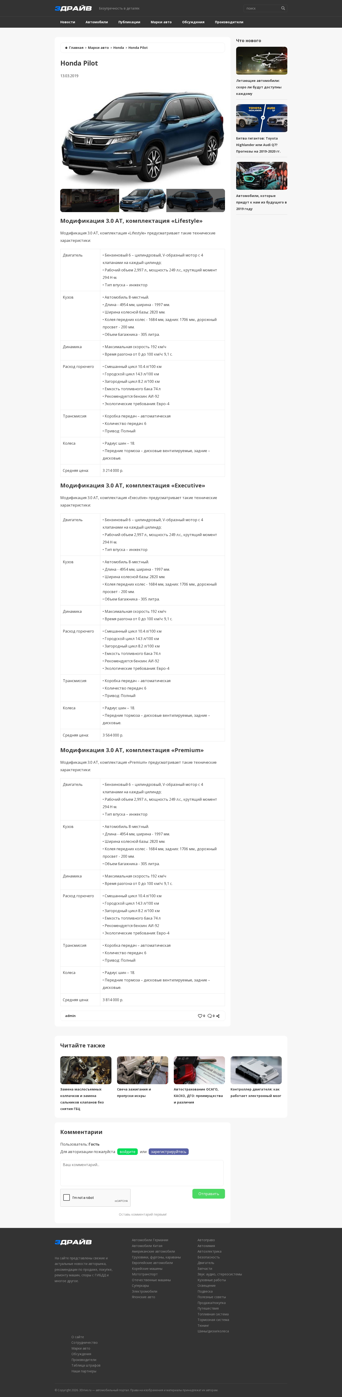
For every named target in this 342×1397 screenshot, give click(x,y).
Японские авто (143, 1297)
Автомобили (97, 22)
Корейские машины (147, 1268)
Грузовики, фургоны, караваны (156, 1257)
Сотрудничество (84, 1342)
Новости (67, 22)
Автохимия (206, 1246)
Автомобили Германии (150, 1240)
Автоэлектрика (209, 1251)
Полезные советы (212, 1297)
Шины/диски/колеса (213, 1331)
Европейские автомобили (152, 1262)
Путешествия (208, 1308)
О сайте (77, 1337)
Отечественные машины (151, 1280)
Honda (118, 47)
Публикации (129, 22)
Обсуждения (193, 22)
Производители (229, 22)
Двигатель (206, 1262)
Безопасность (209, 1257)
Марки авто (161, 22)
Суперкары (140, 1285)
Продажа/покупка (212, 1302)
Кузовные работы (212, 1280)
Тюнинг (203, 1325)
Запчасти (205, 1268)
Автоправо (206, 1240)
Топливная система (213, 1314)
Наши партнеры (83, 1371)
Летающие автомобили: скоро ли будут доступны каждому (259, 87)
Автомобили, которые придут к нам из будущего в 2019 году (261, 202)
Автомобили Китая (147, 1246)
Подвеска (205, 1291)
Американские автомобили (153, 1251)
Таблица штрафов (86, 1365)
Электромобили (144, 1291)
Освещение (207, 1285)
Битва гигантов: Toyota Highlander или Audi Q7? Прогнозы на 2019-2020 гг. (258, 144)
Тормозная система (213, 1319)
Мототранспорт (145, 1274)
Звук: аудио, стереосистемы (220, 1274)
